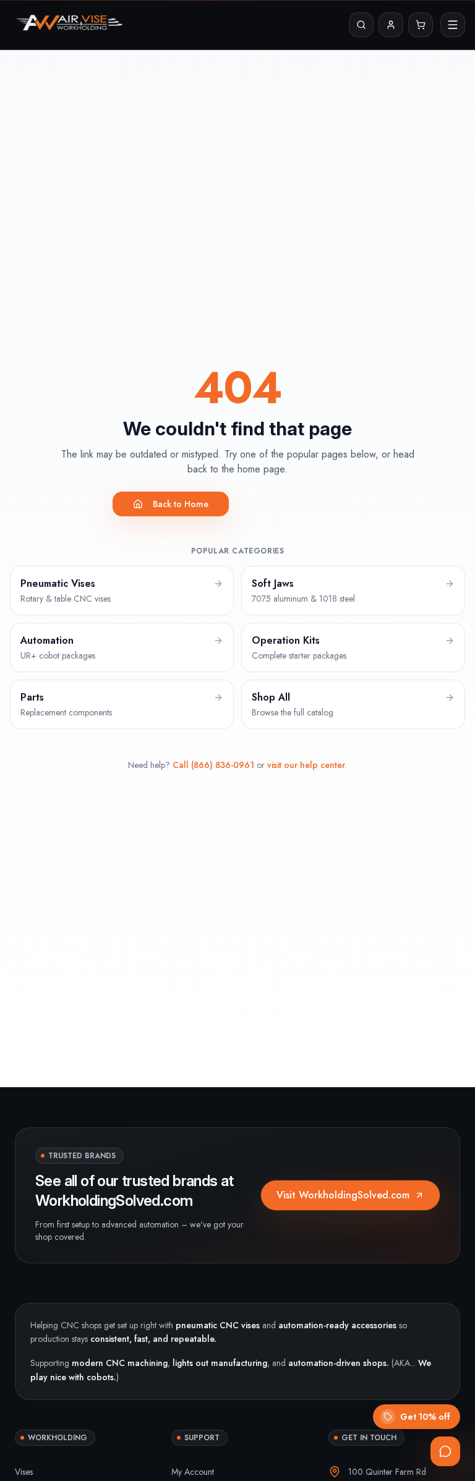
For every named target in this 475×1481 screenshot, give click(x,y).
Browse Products (309, 504)
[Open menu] (452, 24)
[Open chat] (445, 1451)
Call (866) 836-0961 (213, 765)
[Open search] (361, 24)
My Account (192, 1472)
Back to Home (180, 504)
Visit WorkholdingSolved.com (342, 1195)
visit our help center (306, 765)
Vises (24, 1472)
